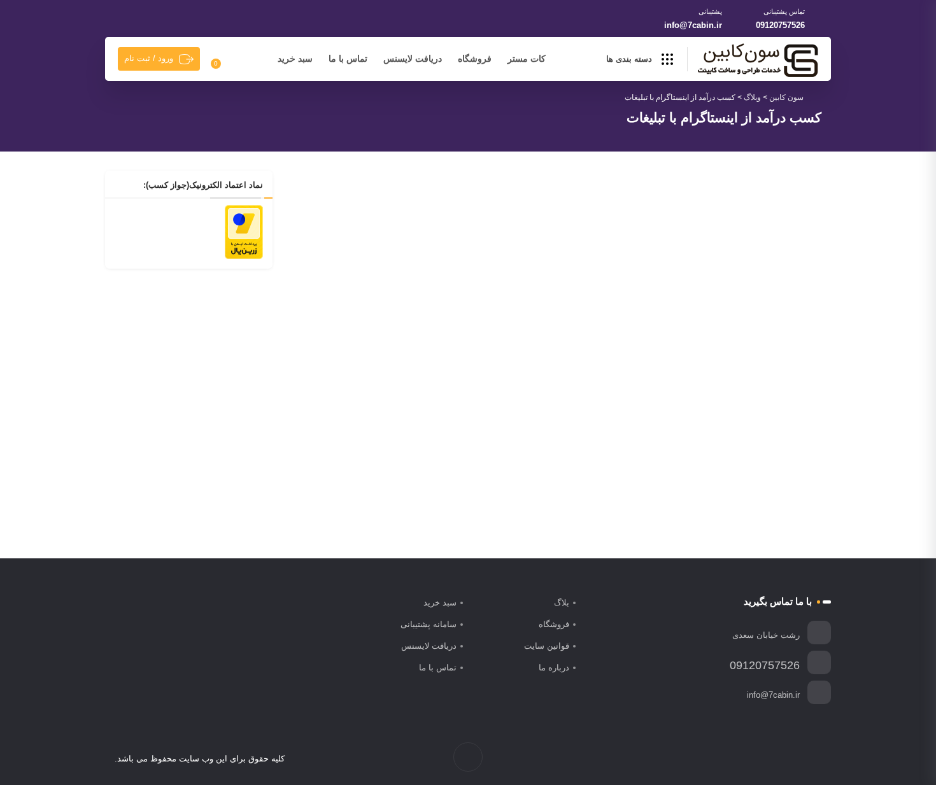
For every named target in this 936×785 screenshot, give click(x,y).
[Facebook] (814, 759)
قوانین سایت (546, 646)
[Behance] (761, 759)
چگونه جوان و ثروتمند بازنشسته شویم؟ (463, 404)
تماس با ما (348, 58)
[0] (223, 59)
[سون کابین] (757, 60)
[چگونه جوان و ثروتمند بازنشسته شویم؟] (422, 285)
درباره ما (554, 667)
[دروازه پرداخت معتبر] (244, 231)
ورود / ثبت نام (148, 58)
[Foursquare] (748, 759)
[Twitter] (801, 759)
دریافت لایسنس (412, 58)
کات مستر (526, 58)
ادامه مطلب (518, 476)
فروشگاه (475, 58)
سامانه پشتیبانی (429, 624)
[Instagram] (788, 759)
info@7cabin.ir (693, 25)
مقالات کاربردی (456, 384)
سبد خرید (295, 58)
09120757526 (780, 25)
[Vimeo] (774, 759)
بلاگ (561, 602)
